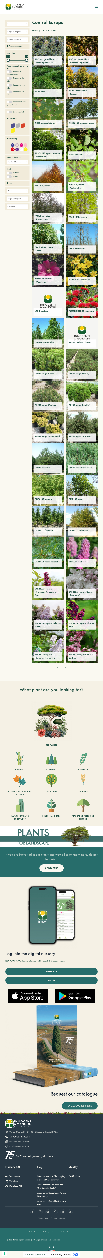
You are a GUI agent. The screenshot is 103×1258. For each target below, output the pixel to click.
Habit (9, 190)
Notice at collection (35, 1254)
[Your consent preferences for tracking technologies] (4, 1253)
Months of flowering (15, 162)
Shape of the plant (14, 198)
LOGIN (51, 980)
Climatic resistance (14, 39)
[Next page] (72, 667)
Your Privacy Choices (60, 1254)
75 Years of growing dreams (34, 1156)
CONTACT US (51, 868)
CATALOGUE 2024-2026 (79, 1105)
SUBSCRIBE (51, 971)
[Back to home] (15, 6)
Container (11, 206)
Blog (39, 1167)
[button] (96, 6)
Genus (10, 23)
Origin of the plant (14, 31)
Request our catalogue (74, 1093)
